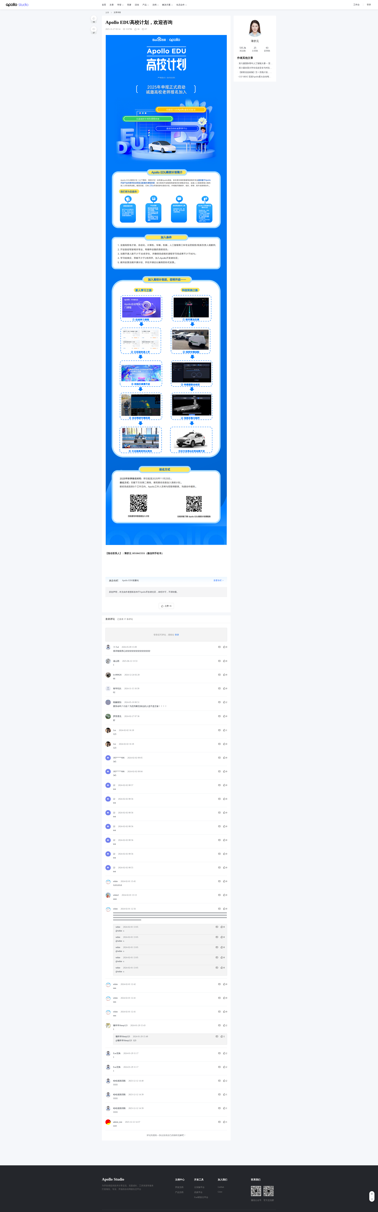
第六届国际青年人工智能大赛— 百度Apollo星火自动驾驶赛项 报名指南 (256, 63)
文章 (107, 13)
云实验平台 (199, 1187)
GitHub (221, 1187)
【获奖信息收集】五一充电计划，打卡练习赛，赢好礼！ (256, 72)
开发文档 (179, 1187)
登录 (177, 635)
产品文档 (179, 1192)
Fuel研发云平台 (201, 1197)
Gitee (220, 1192)
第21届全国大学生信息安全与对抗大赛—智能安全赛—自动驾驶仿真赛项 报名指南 (256, 68)
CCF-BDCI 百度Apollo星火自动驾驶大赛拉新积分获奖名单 (256, 77)
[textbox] (166, 297)
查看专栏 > (219, 580)
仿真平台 (198, 1192)
